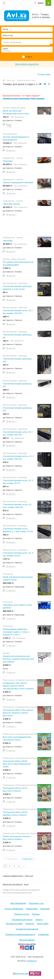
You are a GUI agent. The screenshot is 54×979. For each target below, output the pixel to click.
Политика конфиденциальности (20, 934)
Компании (45, 908)
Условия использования (27, 929)
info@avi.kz (32, 961)
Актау (26, 884)
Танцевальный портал (22, 919)
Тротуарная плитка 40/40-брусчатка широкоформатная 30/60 (17, 764)
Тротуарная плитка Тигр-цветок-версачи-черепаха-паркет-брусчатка (18, 713)
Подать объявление (14, 908)
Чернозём (7, 161)
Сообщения (43, 934)
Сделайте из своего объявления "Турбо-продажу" (24, 98)
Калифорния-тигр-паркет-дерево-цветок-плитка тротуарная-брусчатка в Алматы (18, 686)
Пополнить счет (36, 903)
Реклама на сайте (14, 923)
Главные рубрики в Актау (13, 876)
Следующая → (28, 859)
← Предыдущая (11, 859)
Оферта (39, 919)
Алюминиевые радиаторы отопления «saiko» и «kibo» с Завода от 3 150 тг (16, 632)
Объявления (32, 908)
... (24, 866)
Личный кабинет (27, 940)
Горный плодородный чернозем (18, 182)
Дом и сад (29, 876)
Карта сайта (42, 923)
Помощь (36, 914)
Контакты (29, 923)
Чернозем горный (11, 204)
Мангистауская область (13, 884)
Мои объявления (18, 903)
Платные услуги (21, 914)
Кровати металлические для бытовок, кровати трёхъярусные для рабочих (18, 659)
